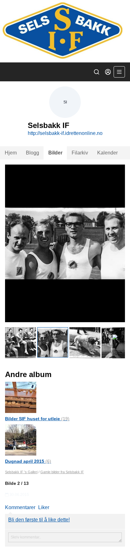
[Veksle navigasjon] (119, 72)
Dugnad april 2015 (28, 461)
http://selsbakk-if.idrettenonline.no (65, 133)
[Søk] (96, 72)
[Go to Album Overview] (20, 397)
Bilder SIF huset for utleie (37, 418)
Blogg (32, 152)
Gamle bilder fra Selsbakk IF (62, 472)
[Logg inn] (108, 72)
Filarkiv (80, 152)
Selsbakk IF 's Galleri (21, 472)
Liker (43, 507)
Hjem (11, 152)
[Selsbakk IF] (65, 31)
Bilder (55, 152)
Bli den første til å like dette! (39, 519)
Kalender (107, 152)
